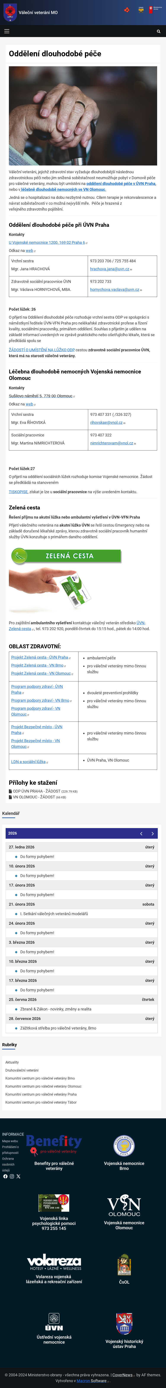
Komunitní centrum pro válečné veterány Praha (41, 1094)
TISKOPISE (18, 492)
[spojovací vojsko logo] (30, 12)
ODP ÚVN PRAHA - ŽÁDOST (37, 791)
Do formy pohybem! (37, 856)
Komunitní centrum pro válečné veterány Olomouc (43, 1086)
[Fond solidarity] (140, 9)
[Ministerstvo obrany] (155, 9)
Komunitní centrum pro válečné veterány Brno (40, 1078)
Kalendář (10, 813)
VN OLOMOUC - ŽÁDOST (34, 797)
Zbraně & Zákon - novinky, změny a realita (55, 1009)
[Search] (158, 32)
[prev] (141, 833)
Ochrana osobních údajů (8, 1164)
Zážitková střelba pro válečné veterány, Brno (58, 1028)
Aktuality (12, 1062)
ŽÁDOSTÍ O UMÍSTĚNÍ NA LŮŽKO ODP (42, 350)
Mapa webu (10, 1141)
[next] (153, 833)
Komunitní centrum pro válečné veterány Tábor (41, 1102)
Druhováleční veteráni (21, 1070)
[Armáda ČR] (126, 9)
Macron (92, 1380)
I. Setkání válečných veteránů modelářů (54, 913)
